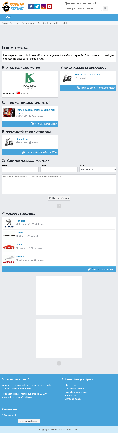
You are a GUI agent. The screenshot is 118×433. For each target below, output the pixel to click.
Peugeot (20, 220)
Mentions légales (73, 399)
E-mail (44, 165)
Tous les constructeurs (103, 269)
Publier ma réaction (59, 198)
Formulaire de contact (76, 392)
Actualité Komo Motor (46, 123)
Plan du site (70, 385)
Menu (9, 17)
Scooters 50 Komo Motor (87, 74)
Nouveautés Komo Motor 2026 (41, 152)
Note (81, 165)
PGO (19, 244)
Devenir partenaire (29, 421)
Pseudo (6, 165)
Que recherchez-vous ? (80, 3)
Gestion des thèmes (75, 388)
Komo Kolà (22, 139)
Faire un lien (71, 395)
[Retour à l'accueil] (14, 7)
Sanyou (20, 232)
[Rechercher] (105, 8)
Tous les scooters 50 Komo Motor (98, 87)
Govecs (20, 256)
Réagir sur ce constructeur (27, 161)
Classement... (11, 415)
